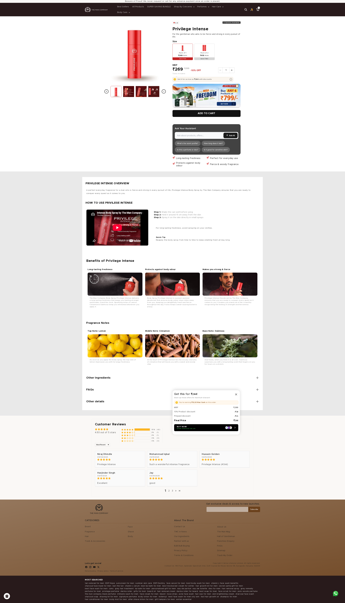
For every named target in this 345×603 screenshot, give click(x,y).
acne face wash (186, 594)
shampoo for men (228, 597)
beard (162, 594)
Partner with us (181, 541)
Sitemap (221, 551)
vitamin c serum (132, 586)
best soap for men (208, 591)
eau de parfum (184, 589)
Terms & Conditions (184, 555)
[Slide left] (106, 91)
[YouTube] (94, 568)
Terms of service (116, 571)
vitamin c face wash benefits (224, 583)
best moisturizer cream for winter (178, 586)
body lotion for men (147, 597)
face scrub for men (227, 591)
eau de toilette (200, 589)
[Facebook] (86, 568)
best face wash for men (96, 589)
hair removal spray (230, 589)
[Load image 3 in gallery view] (141, 91)
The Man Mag (223, 532)
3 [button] (172, 491)
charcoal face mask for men (98, 586)
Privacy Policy (180, 551)
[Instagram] (90, 568)
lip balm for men (142, 589)
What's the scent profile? (187, 143)
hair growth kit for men (207, 586)
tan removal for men (94, 583)
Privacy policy (103, 571)
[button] (184, 7)
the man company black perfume (100, 594)
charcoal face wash (245, 594)
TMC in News (180, 532)
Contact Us (179, 527)
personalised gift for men (164, 589)
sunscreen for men (125, 583)
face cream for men (149, 594)
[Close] (236, 394)
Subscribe (254, 509)
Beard (88, 527)
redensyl (163, 597)
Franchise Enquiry (225, 541)
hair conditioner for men (96, 599)
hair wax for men (203, 594)
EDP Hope (110, 583)
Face (130, 527)
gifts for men (140, 591)
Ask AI (232, 135)
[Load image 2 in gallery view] (128, 91)
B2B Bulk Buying (182, 546)
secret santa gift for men (231, 586)
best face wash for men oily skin (183, 597)
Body (130, 536)
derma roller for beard (187, 591)
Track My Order (224, 555)
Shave (131, 532)
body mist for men (118, 599)
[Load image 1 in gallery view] (116, 91)
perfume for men (93, 591)
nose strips (172, 594)
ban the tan (118, 586)
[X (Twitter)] (98, 568)
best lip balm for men (151, 586)
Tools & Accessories (95, 541)
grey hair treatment (124, 589)
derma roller (126, 591)
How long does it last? (213, 143)
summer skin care (143, 583)
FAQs (219, 546)
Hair (87, 536)
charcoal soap (91, 597)
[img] (120, 459)
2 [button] (169, 491)
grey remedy (247, 589)
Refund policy (90, 571)
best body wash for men (198, 583)
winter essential (184, 599)
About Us (221, 527)
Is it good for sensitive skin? (216, 150)
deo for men (214, 589)
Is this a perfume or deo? (187, 150)
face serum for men (175, 583)
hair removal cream (166, 591)
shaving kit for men (109, 597)
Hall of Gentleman (226, 536)
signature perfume (128, 597)
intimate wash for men (127, 594)
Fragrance (90, 532)
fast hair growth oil (210, 597)
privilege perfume (110, 591)
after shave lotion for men (140, 599)
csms (111, 589)
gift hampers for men (165, 599)
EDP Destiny (159, 583)
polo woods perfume (248, 591)
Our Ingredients (181, 536)
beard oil (151, 591)
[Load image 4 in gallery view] (153, 91)
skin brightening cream (223, 594)
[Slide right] (164, 91)
